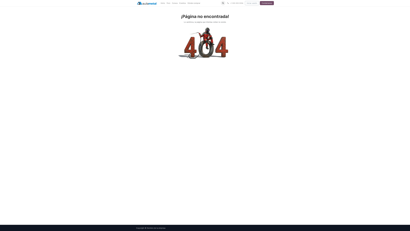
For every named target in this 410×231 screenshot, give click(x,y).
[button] (223, 3)
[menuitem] (163, 3)
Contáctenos (267, 3)
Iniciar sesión (252, 3)
